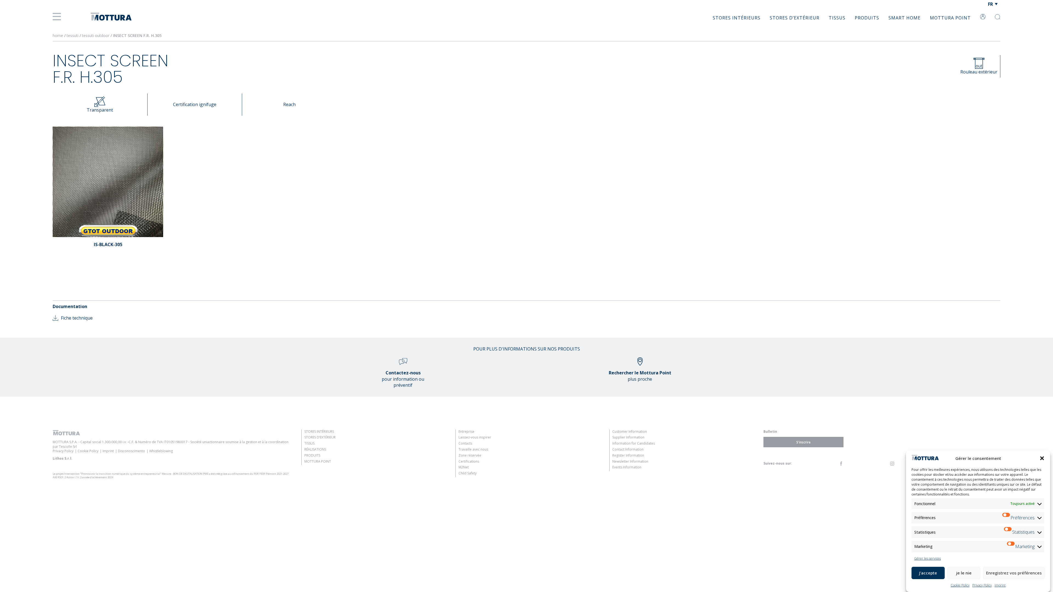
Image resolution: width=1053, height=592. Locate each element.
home (58, 35)
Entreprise (466, 431)
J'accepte (928, 573)
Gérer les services (927, 558)
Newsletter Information (630, 461)
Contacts (465, 443)
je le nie (964, 573)
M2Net (463, 467)
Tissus (837, 18)
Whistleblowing (161, 451)
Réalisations (315, 449)
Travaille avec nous (473, 449)
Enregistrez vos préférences (1014, 573)
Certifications (468, 461)
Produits (867, 18)
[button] (1042, 458)
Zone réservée (469, 455)
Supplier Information (628, 437)
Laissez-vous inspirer (474, 437)
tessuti (73, 35)
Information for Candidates (633, 443)
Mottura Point (950, 18)
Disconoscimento (131, 451)
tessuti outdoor (96, 35)
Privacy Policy (982, 585)
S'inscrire (803, 442)
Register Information (628, 455)
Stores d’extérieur (794, 18)
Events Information (626, 467)
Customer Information (629, 431)
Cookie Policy (960, 585)
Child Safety (467, 473)
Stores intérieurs (736, 18)
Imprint (1000, 585)
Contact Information (628, 449)
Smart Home (904, 18)
